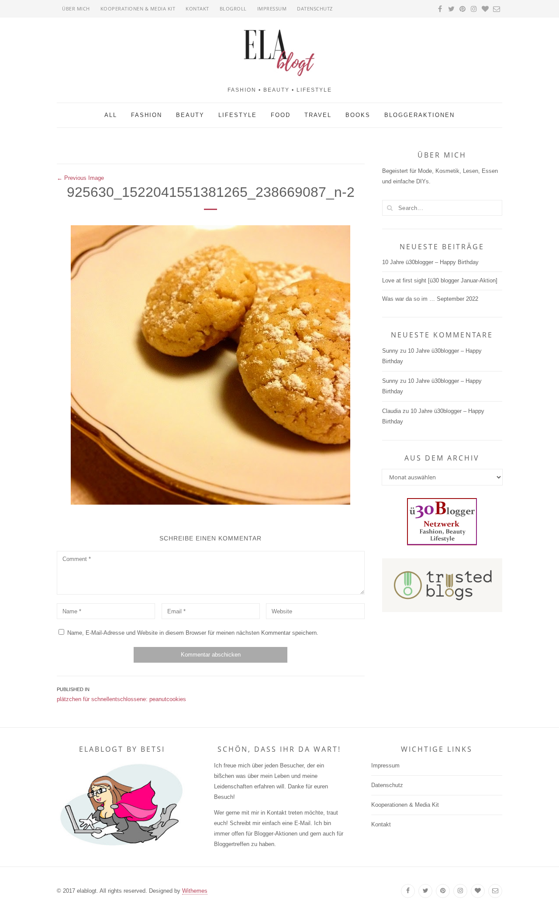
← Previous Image (80, 178)
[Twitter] (425, 891)
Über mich (76, 8)
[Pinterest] (443, 891)
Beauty (190, 115)
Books (357, 115)
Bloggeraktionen (419, 115)
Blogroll (233, 8)
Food (280, 115)
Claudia (391, 411)
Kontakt (197, 8)
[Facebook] (408, 891)
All (110, 115)
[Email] (495, 891)
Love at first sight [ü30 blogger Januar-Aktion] (439, 280)
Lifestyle (237, 115)
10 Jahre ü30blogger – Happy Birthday (430, 262)
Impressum (272, 8)
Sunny (390, 350)
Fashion (146, 115)
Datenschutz (315, 8)
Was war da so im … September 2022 (430, 299)
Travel (317, 115)
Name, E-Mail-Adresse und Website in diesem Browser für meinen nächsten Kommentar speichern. (192, 632)
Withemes (194, 890)
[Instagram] (460, 891)
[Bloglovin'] (478, 891)
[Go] (390, 208)
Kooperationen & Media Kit (138, 8)
